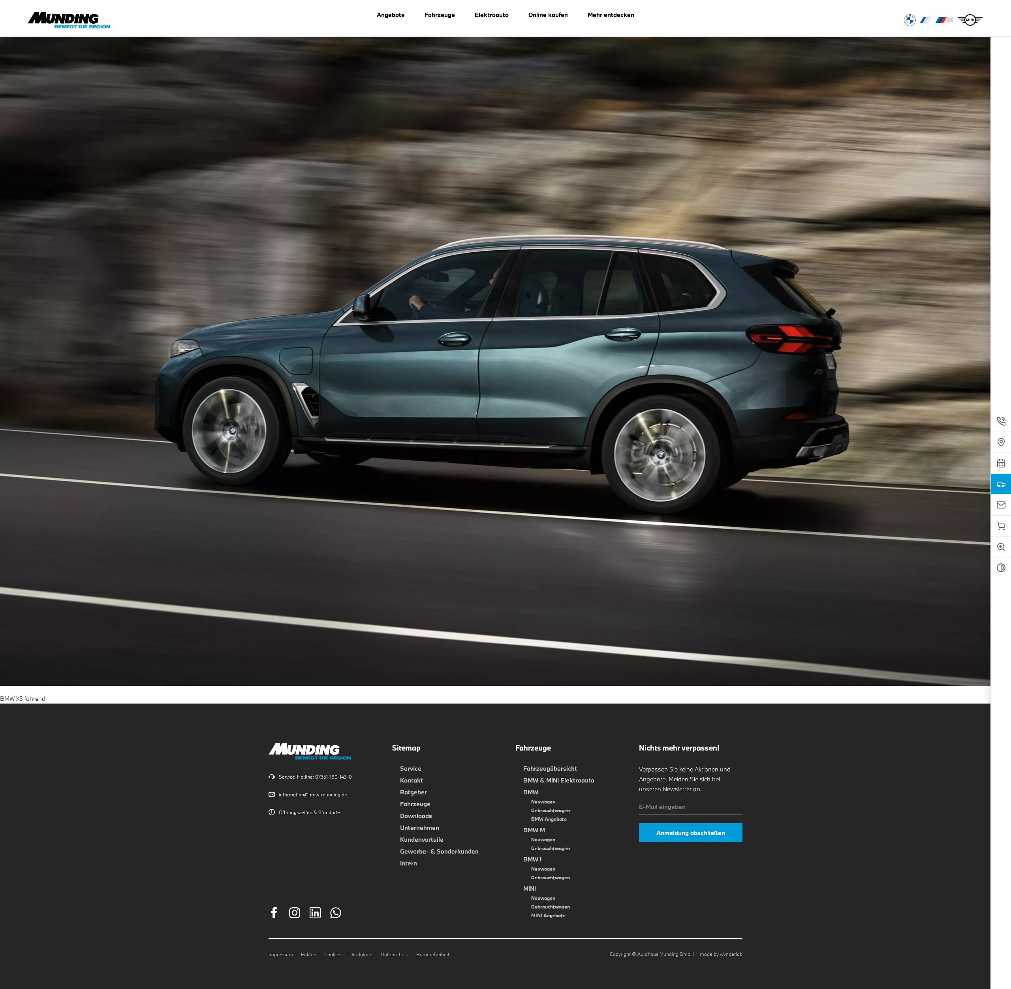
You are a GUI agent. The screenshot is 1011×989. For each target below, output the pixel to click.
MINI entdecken (970, 20)
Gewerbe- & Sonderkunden (439, 851)
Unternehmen (419, 827)
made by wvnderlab (721, 954)
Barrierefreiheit (432, 954)
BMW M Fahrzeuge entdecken (944, 20)
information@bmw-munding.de (313, 794)
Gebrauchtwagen (550, 810)
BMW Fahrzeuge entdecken (910, 20)
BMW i (532, 859)
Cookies (333, 954)
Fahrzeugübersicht (550, 768)
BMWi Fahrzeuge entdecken (925, 20)
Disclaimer (361, 954)
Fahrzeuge (415, 804)
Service (410, 768)
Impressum (281, 954)
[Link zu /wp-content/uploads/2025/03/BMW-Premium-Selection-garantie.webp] (505, 681)
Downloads (416, 816)
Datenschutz (394, 954)
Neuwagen (543, 801)
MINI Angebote (548, 915)
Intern (408, 863)
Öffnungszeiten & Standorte (309, 812)
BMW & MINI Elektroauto (558, 780)
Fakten (308, 954)
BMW (530, 792)
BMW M (534, 830)
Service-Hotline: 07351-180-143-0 (315, 776)
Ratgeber (413, 792)
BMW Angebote (549, 819)
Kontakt (411, 780)
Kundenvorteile (421, 839)
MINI (529, 888)
